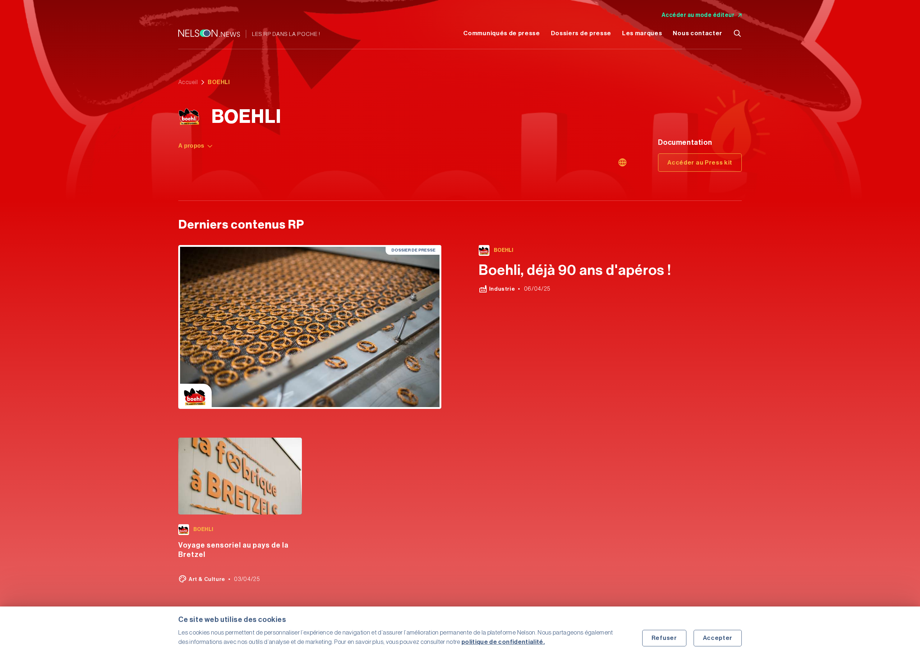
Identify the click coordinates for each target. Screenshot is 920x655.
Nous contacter (697, 33)
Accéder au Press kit (699, 163)
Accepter (717, 638)
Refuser (664, 638)
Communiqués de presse (501, 33)
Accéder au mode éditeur (698, 15)
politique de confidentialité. (503, 642)
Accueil (188, 82)
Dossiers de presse (581, 33)
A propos (191, 146)
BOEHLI (504, 250)
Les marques (642, 33)
